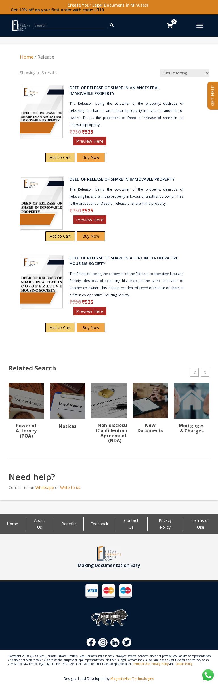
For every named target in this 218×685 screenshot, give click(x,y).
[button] (194, 372)
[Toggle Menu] (199, 26)
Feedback (99, 523)
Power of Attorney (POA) (26, 430)
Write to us (70, 487)
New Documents (150, 428)
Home (26, 57)
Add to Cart (60, 157)
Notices (67, 426)
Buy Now (90, 157)
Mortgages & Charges (191, 428)
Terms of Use (141, 664)
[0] (170, 25)
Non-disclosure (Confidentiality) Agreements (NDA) (115, 433)
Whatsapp (44, 487)
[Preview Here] (36, 143)
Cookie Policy (183, 664)
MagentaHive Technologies (132, 678)
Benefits (69, 523)
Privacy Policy (160, 664)
